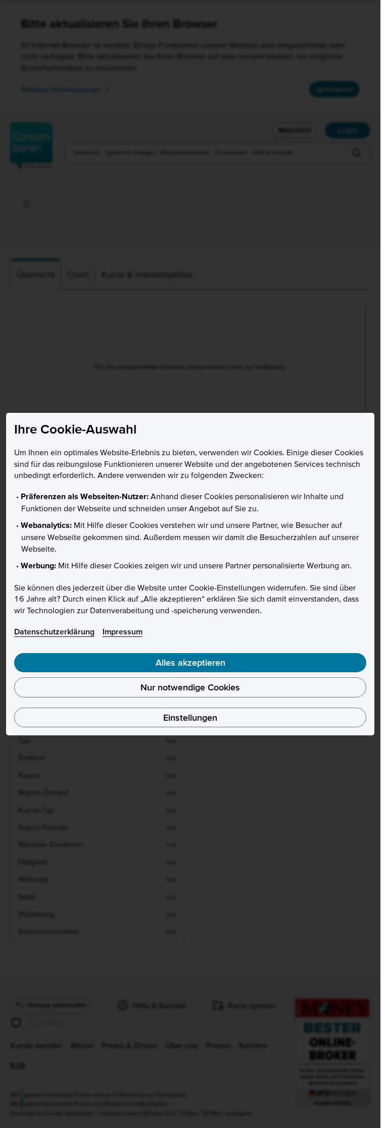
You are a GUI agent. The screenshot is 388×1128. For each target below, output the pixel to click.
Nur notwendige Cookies (190, 687)
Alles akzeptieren (190, 662)
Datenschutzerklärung (54, 631)
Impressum (122, 631)
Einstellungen (190, 717)
